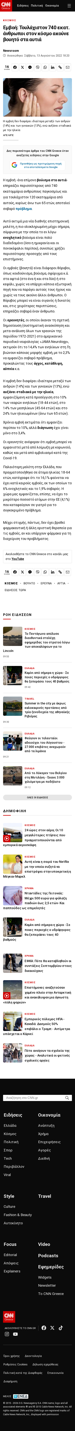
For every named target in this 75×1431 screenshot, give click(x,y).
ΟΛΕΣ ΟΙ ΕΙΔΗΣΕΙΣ (37, 797)
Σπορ (8, 1150)
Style (9, 1196)
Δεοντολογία (33, 1356)
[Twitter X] (52, 1328)
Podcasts (48, 1255)
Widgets (45, 1277)
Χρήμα (43, 1134)
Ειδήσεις (23, 5)
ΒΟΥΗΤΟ (29, 583)
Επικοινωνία (55, 1373)
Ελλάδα (10, 1125)
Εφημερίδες (51, 1267)
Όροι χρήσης (11, 1356)
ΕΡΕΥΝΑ (46, 583)
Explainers (12, 1271)
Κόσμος (10, 1134)
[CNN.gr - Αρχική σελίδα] (9, 1317)
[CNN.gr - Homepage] (6, 6)
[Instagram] (7, 1334)
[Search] (67, 1097)
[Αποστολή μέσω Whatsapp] (45, 67)
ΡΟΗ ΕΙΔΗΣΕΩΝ (17, 615)
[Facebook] (44, 1328)
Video (44, 1244)
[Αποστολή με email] (67, 67)
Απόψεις (11, 1263)
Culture (9, 1206)
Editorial (10, 1255)
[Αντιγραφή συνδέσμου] (60, 67)
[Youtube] (15, 1334)
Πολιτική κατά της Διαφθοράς (22, 1373)
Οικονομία (52, 5)
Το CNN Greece (51, 1293)
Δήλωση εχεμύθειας (45, 1364)
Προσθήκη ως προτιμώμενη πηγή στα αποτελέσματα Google (41, 165)
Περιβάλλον (14, 1166)
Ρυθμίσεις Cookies (15, 1364)
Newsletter (47, 1285)
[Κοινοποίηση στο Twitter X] (22, 67)
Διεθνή (44, 1158)
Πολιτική (37, 5)
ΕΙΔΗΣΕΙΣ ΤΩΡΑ (15, 590)
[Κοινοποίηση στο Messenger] (30, 67)
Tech (8, 1158)
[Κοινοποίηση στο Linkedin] (52, 67)
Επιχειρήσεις (49, 1142)
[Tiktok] (60, 1328)
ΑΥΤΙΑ (61, 583)
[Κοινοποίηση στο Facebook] (15, 67)
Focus (10, 1244)
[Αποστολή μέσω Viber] (37, 67)
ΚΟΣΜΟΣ (9, 20)
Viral (7, 1175)
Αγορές (44, 1150)
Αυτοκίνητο (13, 1223)
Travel (44, 1196)
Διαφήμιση (10, 1381)
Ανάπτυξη (46, 1125)
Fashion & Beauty (18, 1215)
